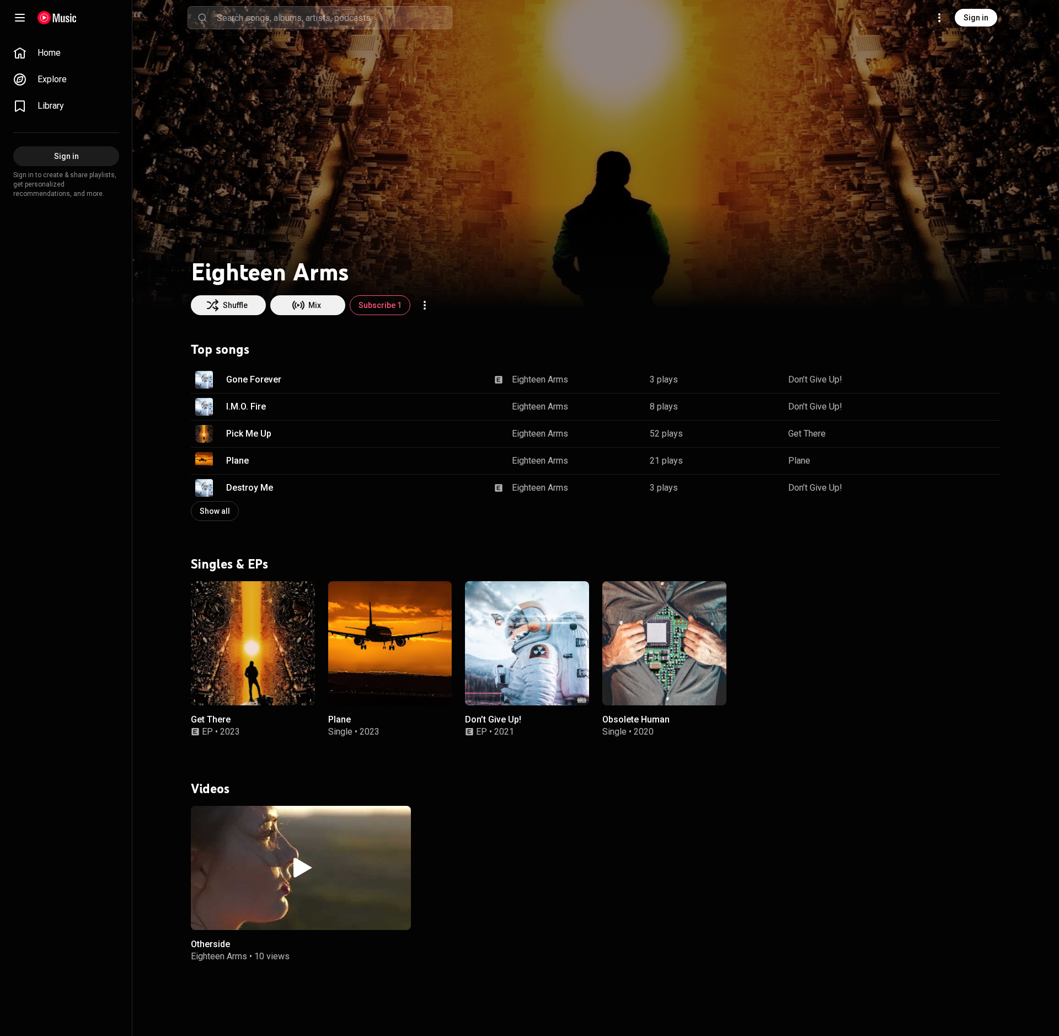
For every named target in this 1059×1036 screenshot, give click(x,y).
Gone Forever (253, 379)
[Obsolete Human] (664, 643)
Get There (807, 433)
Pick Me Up (248, 433)
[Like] (936, 380)
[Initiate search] (202, 17)
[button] (204, 380)
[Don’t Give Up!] (527, 643)
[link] (66, 53)
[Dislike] (957, 380)
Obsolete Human (636, 719)
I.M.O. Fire (246, 406)
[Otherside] (301, 867)
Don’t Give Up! (815, 379)
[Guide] (19, 17)
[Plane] (390, 643)
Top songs (220, 349)
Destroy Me (249, 487)
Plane (237, 460)
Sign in (976, 17)
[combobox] (334, 18)
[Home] (57, 17)
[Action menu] (425, 305)
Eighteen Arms (540, 379)
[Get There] (253, 643)
